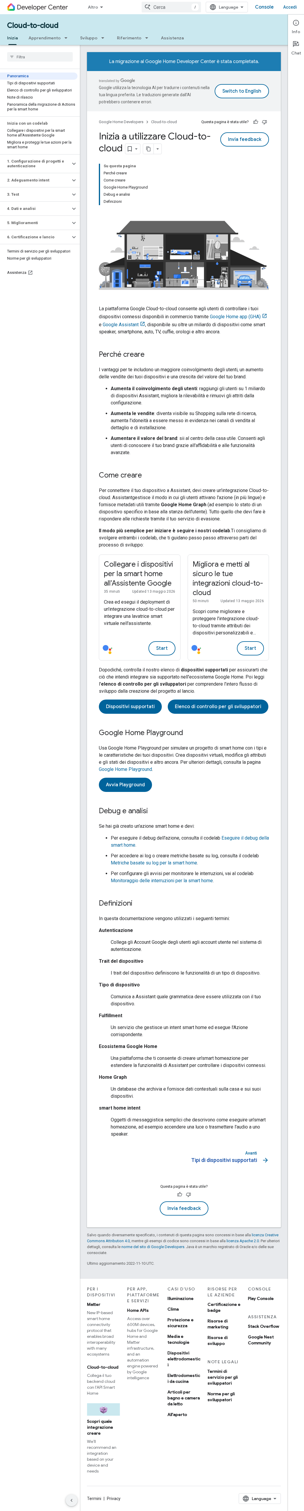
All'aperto (177, 1414)
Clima (173, 1309)
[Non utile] (264, 122)
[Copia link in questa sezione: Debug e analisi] (154, 811)
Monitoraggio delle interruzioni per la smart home (162, 880)
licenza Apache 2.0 (243, 1241)
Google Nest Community (261, 1340)
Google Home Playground (125, 769)
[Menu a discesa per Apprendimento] (68, 38)
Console (264, 7)
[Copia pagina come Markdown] (148, 149)
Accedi (290, 7)
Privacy (114, 1498)
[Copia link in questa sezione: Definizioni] (138, 903)
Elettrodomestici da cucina (183, 1378)
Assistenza (172, 38)
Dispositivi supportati (130, 707)
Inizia (12, 38)
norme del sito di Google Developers (152, 1247)
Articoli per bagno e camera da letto (183, 1397)
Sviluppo (88, 38)
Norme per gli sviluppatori (221, 1396)
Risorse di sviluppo (218, 1340)
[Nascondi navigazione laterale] (71, 1500)
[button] (35, 164)
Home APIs (138, 1310)
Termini (94, 1498)
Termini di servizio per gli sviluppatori (223, 1377)
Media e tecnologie (178, 1339)
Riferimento (129, 38)
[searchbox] (40, 57)
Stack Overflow (263, 1326)
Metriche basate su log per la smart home (154, 863)
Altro (93, 7)
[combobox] (171, 7)
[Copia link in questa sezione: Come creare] (148, 475)
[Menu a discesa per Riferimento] (148, 38)
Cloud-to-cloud (32, 25)
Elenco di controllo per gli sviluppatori (218, 707)
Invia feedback (244, 139)
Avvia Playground (125, 785)
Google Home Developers (121, 122)
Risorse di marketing (218, 1324)
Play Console (261, 1298)
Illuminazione (180, 1298)
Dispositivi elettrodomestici (183, 1358)
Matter (93, 1304)
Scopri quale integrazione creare (100, 1427)
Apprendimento (44, 38)
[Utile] (255, 122)
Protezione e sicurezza (180, 1322)
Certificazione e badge (224, 1307)
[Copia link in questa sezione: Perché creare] (150, 355)
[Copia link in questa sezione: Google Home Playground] (189, 733)
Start (162, 648)
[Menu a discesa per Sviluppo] (104, 38)
